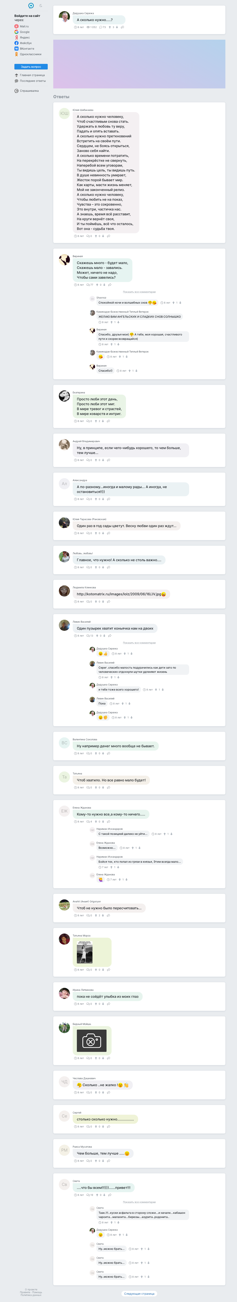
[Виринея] (66, 259)
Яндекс (25, 37)
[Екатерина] (66, 396)
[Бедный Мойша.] (66, 1027)
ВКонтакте (27, 48)
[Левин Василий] (66, 625)
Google (24, 32)
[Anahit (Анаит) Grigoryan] (66, 905)
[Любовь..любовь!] (66, 556)
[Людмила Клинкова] (66, 591)
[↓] (116, 27)
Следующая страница (139, 1293)
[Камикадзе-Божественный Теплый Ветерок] (93, 313)
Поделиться (122, 27)
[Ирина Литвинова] (66, 993)
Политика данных (31, 1294)
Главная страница (32, 75)
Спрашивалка (29, 90)
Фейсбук (26, 43)
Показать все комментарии (139, 292)
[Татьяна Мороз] (66, 939)
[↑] (110, 27)
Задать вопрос (31, 66)
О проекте (31, 1289)
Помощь (37, 1292)
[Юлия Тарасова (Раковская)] (66, 522)
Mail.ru (24, 26)
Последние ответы (33, 81)
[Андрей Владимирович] (66, 444)
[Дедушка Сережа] (66, 16)
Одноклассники (30, 54)
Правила (25, 1292)
